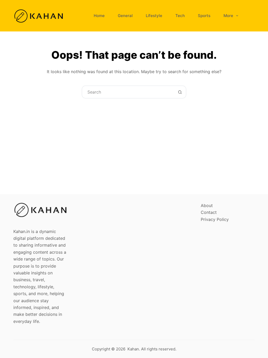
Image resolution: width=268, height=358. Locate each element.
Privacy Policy (215, 219)
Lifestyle (154, 15)
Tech (180, 15)
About (207, 205)
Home (99, 15)
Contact (209, 212)
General (125, 15)
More (228, 15)
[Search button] (180, 92)
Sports (204, 15)
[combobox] (128, 92)
